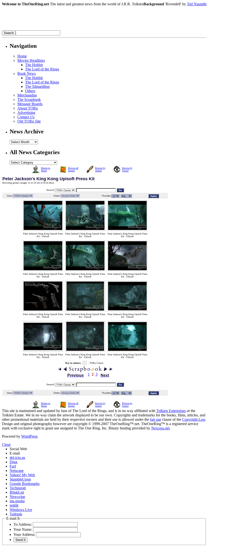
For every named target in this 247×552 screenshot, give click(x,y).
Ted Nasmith (196, 4)
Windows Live (21, 510)
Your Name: (23, 529)
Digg (13, 462)
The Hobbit (34, 65)
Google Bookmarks (25, 484)
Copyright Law (193, 419)
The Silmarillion (37, 86)
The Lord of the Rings (42, 69)
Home (22, 56)
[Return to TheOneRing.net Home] (74, 29)
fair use (155, 419)
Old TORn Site (29, 121)
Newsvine (17, 497)
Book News (26, 73)
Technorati (18, 488)
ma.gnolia (17, 501)
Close (6, 444)
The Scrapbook (29, 99)
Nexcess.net (160, 428)
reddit (14, 505)
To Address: (23, 524)
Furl (13, 466)
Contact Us (25, 117)
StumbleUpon (20, 479)
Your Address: (24, 534)
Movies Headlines (31, 60)
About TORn (27, 108)
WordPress (29, 436)
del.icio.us (17, 457)
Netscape (17, 471)
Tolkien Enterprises (171, 411)
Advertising (26, 112)
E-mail (15, 453)
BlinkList (17, 492)
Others (30, 91)
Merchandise (27, 95)
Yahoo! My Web (22, 475)
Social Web (18, 449)
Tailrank (16, 514)
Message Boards (29, 104)
